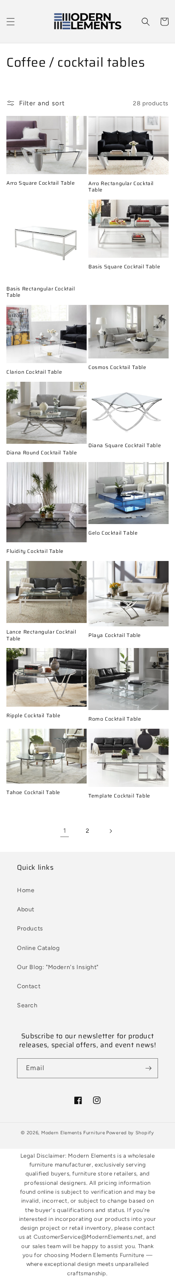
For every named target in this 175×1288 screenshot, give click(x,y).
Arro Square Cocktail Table (40, 183)
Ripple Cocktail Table (33, 715)
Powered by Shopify (130, 1133)
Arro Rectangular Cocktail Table (121, 186)
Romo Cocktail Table (114, 719)
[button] (10, 21)
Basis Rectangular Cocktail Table (40, 292)
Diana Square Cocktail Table (124, 445)
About (25, 909)
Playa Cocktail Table (114, 635)
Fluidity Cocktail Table (35, 551)
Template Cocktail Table (119, 795)
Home (25, 890)
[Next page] (110, 831)
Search (27, 1005)
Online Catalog (38, 948)
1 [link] (64, 830)
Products (30, 928)
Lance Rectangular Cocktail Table (41, 635)
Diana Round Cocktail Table (41, 452)
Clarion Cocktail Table (34, 372)
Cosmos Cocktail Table (117, 367)
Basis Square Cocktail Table (124, 266)
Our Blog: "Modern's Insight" (58, 967)
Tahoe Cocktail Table (33, 792)
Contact (28, 986)
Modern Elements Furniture (73, 1133)
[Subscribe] (148, 1068)
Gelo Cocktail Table (113, 533)
